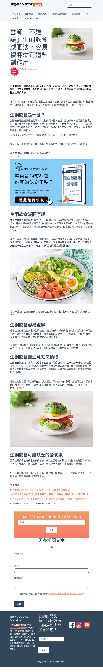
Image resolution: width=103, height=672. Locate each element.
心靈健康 (76, 13)
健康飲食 (42, 13)
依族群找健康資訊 (59, 13)
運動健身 (29, 13)
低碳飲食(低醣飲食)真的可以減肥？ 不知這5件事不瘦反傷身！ (41, 490)
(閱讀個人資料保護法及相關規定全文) (66, 593)
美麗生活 (16, 18)
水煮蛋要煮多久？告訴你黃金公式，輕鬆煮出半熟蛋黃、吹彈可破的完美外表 (48, 499)
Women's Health (33, 69)
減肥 (87, 13)
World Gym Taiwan (17, 628)
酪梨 (19, 388)
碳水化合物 (31, 135)
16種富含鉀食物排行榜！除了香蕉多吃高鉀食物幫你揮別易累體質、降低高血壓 (49, 494)
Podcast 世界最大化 (34, 18)
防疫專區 (16, 13)
